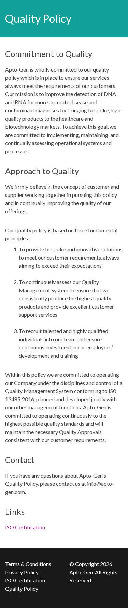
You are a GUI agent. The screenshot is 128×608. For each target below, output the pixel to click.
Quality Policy (21, 588)
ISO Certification (25, 527)
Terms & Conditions (28, 564)
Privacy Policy (22, 572)
